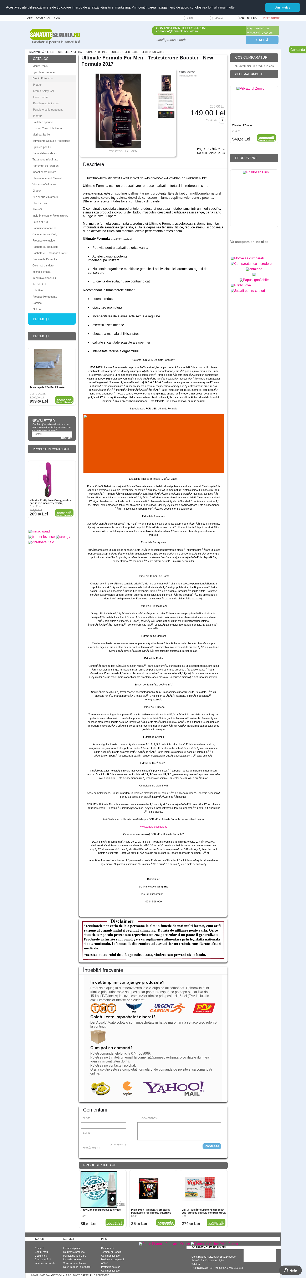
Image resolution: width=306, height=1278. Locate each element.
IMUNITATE (39, 284)
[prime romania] (256, 199)
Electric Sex (39, 203)
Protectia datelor (110, 1267)
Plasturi (37, 115)
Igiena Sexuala (41, 271)
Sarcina (37, 302)
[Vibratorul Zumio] (250, 105)
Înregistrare (271, 18)
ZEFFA (36, 309)
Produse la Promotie (44, 259)
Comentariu (150, 1118)
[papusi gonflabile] (254, 280)
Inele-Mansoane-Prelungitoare (50, 215)
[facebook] (235, 248)
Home (29, 18)
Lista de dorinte (72, 1259)
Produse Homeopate (44, 296)
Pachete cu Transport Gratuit (49, 253)
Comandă (115, 1223)
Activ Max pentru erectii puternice (101, 1209)
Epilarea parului (41, 147)
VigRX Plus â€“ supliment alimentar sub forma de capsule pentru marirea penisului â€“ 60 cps (204, 1211)
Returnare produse (74, 1252)
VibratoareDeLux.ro (44, 184)
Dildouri (36, 190)
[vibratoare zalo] (41, 542)
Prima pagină (36, 52)
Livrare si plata (71, 1248)
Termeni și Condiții (111, 1252)
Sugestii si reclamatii (75, 1263)
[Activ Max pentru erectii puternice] (99, 1189)
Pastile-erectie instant (46, 103)
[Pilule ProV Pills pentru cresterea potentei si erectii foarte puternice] (149, 1189)
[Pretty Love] (240, 285)
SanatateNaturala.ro (44, 153)
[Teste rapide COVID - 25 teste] (48, 367)
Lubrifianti (38, 290)
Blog (56, 18)
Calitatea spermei (42, 122)
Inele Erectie (40, 97)
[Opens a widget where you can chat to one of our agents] (290, 1271)
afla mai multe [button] (224, 7)
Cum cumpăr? (43, 1259)
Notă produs (92, 1148)
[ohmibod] (254, 269)
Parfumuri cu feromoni (45, 165)
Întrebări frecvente (45, 1263)
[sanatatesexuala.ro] (55, 42)
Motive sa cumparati (112, 1259)
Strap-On (37, 209)
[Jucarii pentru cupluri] (248, 290)
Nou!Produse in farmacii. (77, 1267)
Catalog (41, 58)
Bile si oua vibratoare (45, 196)
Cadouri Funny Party (44, 234)
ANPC (104, 1263)
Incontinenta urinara (44, 172)
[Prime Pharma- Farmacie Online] (164, 1244)
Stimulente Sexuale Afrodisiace (51, 140)
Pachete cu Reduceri (45, 246)
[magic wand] (39, 531)
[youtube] (242, 248)
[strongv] (63, 537)
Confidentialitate (110, 1255)
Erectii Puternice (58, 52)
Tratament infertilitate (45, 159)
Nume (86, 1118)
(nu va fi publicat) (118, 1144)
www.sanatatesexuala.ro (153, 826)
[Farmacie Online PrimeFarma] (214, 1244)
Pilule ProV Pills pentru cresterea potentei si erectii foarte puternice (151, 1211)
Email (86, 1132)
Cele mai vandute (42, 265)
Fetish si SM (40, 221)
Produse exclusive (43, 240)
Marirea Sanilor (41, 134)
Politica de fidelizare (74, 1255)
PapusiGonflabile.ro (44, 228)
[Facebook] (240, 30)
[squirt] (254, 276)
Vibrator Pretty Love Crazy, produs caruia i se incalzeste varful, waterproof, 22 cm (50, 502)
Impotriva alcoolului (44, 278)
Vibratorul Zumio (242, 125)
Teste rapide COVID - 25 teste (47, 387)
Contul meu (41, 1252)
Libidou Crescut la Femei (47, 128)
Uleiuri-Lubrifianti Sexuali (47, 178)
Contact (39, 1248)
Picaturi (37, 84)
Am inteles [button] (282, 7)
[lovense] (41, 537)
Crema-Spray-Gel (43, 90)
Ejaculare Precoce (43, 72)
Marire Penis (40, 66)
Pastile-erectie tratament (48, 109)
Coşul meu (41, 1255)
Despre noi (43, 18)
